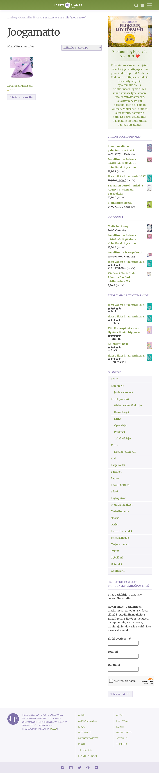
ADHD (114, 379)
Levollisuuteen (120, 484)
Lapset (115, 478)
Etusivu (11, 17)
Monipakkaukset (121, 504)
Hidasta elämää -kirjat (128, 405)
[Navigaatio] (149, 5)
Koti (113, 458)
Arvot (120, 714)
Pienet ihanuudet (121, 531)
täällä (53, 728)
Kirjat (117, 418)
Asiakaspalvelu (87, 720)
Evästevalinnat (87, 755)
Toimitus (121, 744)
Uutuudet (116, 564)
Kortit (114, 445)
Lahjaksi (116, 471)
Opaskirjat (120, 425)
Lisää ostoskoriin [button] (21, 97)
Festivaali (122, 720)
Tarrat (115, 550)
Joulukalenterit (123, 392)
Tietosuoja (85, 749)
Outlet (114, 524)
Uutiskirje (84, 732)
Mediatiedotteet (88, 738)
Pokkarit (119, 432)
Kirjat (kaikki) (120, 399)
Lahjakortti (118, 465)
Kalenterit (117, 385)
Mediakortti (124, 732)
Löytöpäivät (118, 498)
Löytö (114, 491)
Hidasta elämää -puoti (30, 17)
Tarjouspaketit (120, 544)
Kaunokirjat (121, 412)
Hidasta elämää (67, 5)
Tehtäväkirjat (122, 438)
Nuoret (115, 517)
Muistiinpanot (120, 511)
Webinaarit (118, 570)
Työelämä (117, 557)
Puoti (81, 744)
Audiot (82, 714)
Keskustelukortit (125, 451)
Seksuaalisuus (120, 537)
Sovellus (121, 738)
